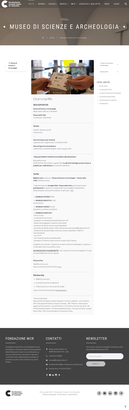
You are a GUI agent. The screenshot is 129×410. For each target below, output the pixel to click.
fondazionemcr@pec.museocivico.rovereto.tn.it (66, 364)
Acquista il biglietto (89, 4)
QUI (72, 190)
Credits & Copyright (49, 394)
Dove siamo (104, 72)
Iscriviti (95, 364)
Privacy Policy (62, 394)
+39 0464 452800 (55, 356)
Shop (107, 4)
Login (116, 4)
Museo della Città (105, 89)
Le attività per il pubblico (107, 100)
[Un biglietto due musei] (62, 77)
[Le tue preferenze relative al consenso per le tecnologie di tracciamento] (125, 406)
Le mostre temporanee (107, 97)
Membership (103, 103)
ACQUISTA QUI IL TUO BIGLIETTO (46, 250)
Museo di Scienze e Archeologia (12, 65)
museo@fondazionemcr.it (58, 360)
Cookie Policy (72, 394)
